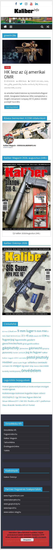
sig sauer (25, 366)
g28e (10, 84)
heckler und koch (28, 84)
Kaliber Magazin (10, 438)
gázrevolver (23, 348)
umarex (36, 366)
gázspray (46, 348)
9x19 (12, 336)
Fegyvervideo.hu (10, 434)
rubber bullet (17, 363)
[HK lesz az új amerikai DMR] (26, 41)
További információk (39, 537)
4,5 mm (4, 331)
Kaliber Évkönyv (10, 477)
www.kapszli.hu (10, 508)
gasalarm (31, 339)
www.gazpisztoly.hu (12, 504)
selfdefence (32, 362)
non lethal (22, 358)
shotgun (17, 365)
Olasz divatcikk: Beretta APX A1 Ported (18, 405)
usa (41, 366)
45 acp (29, 335)
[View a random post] (48, 26)
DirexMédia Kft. (10, 430)
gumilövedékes (33, 344)
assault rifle (37, 336)
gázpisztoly (10, 348)
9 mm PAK (40, 331)
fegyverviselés (21, 340)
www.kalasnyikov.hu (12, 499)
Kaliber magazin (8, 358)
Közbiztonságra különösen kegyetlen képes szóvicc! (23, 393)
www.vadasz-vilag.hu (12, 512)
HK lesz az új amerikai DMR (24, 74)
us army (18, 88)
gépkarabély (7, 352)
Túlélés (7, 450)
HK (37, 84)
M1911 (16, 358)
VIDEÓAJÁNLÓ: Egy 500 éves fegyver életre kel (21, 397)
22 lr (23, 335)
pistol (31, 357)
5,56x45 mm (12, 331)
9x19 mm (17, 336)
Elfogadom (27, 540)
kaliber (45, 352)
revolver (7, 362)
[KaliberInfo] (5, 26)
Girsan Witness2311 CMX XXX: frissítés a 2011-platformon (26, 401)
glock (25, 344)
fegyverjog (8, 339)
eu (48, 335)
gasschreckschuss (12, 343)
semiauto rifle (7, 366)
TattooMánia (9, 442)
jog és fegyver (34, 352)
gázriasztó (35, 348)
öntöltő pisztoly (15, 371)
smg (31, 366)
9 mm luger (25, 331)
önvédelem (31, 370)
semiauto (42, 362)
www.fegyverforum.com (14, 495)
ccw (44, 335)
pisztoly (42, 357)
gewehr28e (17, 84)
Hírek (7, 67)
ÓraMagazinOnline (11, 446)
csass (46, 81)
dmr (5, 84)
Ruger (25, 362)
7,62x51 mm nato (36, 81)
